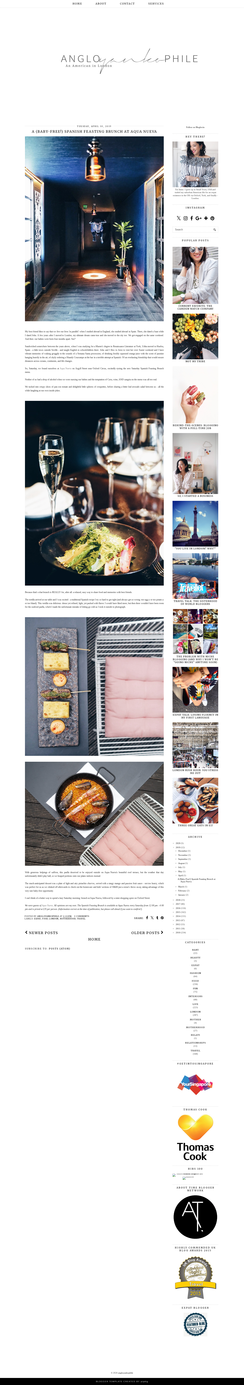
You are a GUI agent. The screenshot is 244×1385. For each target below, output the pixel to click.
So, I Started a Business (195, 496)
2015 (178, 912)
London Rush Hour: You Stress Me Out (195, 771)
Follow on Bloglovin (195, 127)
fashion (195, 973)
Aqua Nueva (47, 905)
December (182, 851)
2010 (178, 932)
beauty (195, 957)
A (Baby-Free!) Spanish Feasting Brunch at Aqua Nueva (94, 131)
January (181, 895)
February (182, 891)
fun (195, 988)
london (54, 918)
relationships (195, 1042)
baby (195, 950)
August (181, 863)
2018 (178, 900)
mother (195, 1019)
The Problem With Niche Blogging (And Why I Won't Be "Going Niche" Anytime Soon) (195, 659)
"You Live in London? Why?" (195, 548)
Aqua (65, 368)
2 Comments (81, 916)
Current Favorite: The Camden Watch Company (195, 307)
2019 (178, 847)
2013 (178, 920)
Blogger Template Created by (122, 1381)
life (195, 1004)
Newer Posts (43, 933)
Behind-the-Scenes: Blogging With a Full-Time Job (195, 427)
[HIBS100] (188, 1177)
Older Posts (146, 933)
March (181, 887)
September (183, 859)
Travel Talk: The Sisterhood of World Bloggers (195, 602)
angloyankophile (125, 1373)
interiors (195, 996)
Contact (127, 3)
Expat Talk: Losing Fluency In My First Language (195, 716)
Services (156, 3)
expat (37, 918)
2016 (178, 908)
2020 (178, 843)
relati (195, 1035)
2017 (178, 904)
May (180, 871)
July (180, 867)
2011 (178, 928)
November (183, 855)
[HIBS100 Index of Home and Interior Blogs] (188, 1173)
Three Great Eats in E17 (195, 825)
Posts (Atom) (59, 948)
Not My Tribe (195, 361)
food (45, 918)
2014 (178, 916)
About (101, 3)
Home (77, 3)
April (180, 875)
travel (81, 918)
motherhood (68, 918)
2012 (178, 924)
